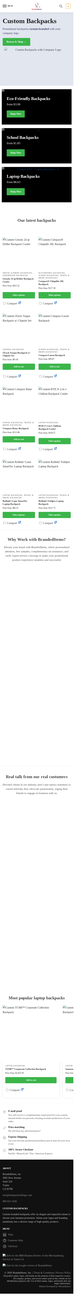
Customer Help (15, 1240)
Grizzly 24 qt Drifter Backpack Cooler (18, 280)
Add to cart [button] (19, 366)
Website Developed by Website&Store (55, 1286)
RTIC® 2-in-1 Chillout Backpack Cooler (50, 427)
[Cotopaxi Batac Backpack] (19, 403)
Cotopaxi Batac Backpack (16, 428)
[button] (68, 6)
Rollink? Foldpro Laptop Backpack (51, 502)
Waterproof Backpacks (15, 275)
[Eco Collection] (37, 184)
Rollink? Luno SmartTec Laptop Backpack (15, 502)
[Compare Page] (19, 303)
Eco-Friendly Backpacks (52, 273)
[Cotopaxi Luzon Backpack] (55, 330)
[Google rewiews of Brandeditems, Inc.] (37, 1265)
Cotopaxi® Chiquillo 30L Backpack (51, 283)
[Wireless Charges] (37, 145)
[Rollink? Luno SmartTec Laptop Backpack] (19, 476)
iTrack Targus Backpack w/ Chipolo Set (16, 354)
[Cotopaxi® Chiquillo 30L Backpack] (55, 253)
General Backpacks (13, 349)
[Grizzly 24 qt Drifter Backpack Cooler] (19, 253)
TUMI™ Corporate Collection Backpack (25, 1069)
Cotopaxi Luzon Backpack (52, 355)
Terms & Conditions (44, 1272)
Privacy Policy (63, 1272)
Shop (10, 1234)
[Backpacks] (37, 107)
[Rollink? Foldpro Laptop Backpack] (55, 476)
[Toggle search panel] (61, 6)
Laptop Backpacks (48, 423)
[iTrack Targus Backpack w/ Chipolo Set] (19, 330)
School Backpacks (49, 275)
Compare (11, 303)
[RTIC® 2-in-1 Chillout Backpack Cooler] (55, 403)
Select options (19, 295)
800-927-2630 (10, 1201)
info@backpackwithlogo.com (17, 1195)
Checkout (12, 1246)
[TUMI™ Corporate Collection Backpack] (31, 1033)
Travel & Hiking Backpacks (17, 273)
